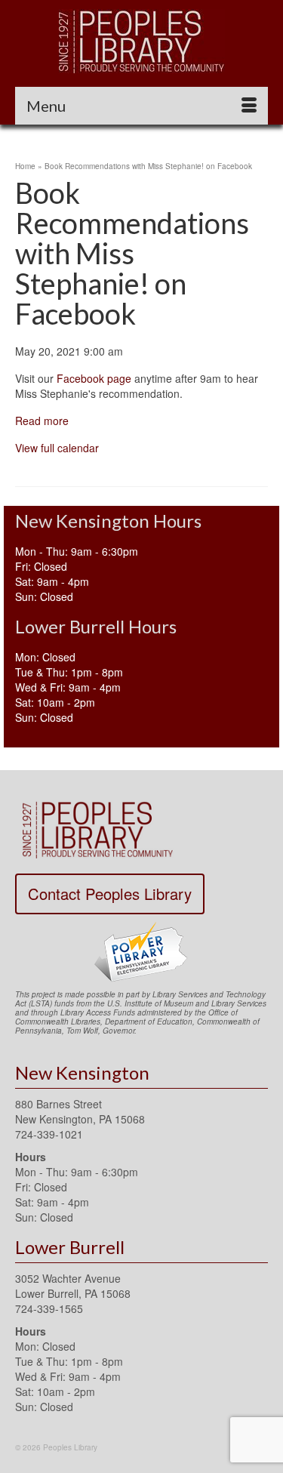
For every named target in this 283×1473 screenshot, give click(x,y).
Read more (42, 420)
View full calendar (57, 447)
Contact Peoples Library (110, 893)
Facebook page (94, 378)
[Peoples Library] (141, 41)
